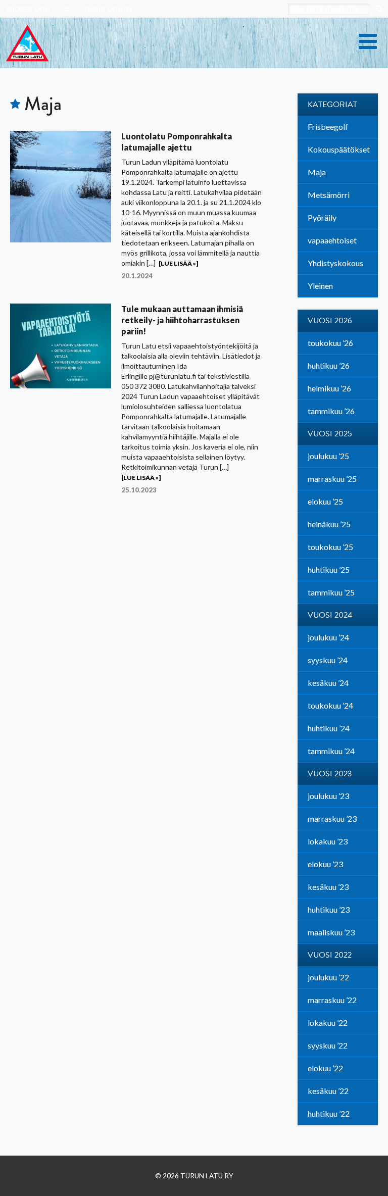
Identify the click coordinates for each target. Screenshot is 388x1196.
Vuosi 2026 (330, 321)
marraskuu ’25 (332, 478)
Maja (317, 172)
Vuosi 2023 (330, 774)
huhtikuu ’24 (329, 728)
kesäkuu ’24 (328, 682)
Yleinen (320, 285)
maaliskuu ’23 (331, 932)
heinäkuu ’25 (329, 524)
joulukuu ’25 (328, 456)
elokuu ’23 (325, 864)
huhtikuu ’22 (329, 1113)
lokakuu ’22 (328, 1022)
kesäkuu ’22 (328, 1090)
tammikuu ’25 (331, 592)
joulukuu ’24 (328, 637)
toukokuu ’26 (330, 342)
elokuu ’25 (325, 501)
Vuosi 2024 (330, 615)
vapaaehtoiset (332, 240)
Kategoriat (332, 104)
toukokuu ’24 (330, 705)
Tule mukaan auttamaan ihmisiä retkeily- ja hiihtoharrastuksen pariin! (182, 320)
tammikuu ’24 (331, 751)
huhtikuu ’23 (329, 909)
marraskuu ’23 (332, 818)
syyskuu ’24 (328, 660)
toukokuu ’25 (330, 547)
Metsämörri (329, 195)
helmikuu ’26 (329, 388)
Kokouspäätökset (339, 149)
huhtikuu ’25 (329, 569)
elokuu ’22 (325, 1068)
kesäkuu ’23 (328, 886)
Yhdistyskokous (335, 263)
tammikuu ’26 (331, 411)
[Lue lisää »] (178, 263)
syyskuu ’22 (328, 1045)
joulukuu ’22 (328, 977)
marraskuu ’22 (332, 1000)
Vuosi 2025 (330, 434)
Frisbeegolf (328, 126)
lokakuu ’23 (328, 841)
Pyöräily (322, 217)
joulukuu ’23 (328, 796)
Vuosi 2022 (330, 955)
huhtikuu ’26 (329, 365)
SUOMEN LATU (28, 9)
